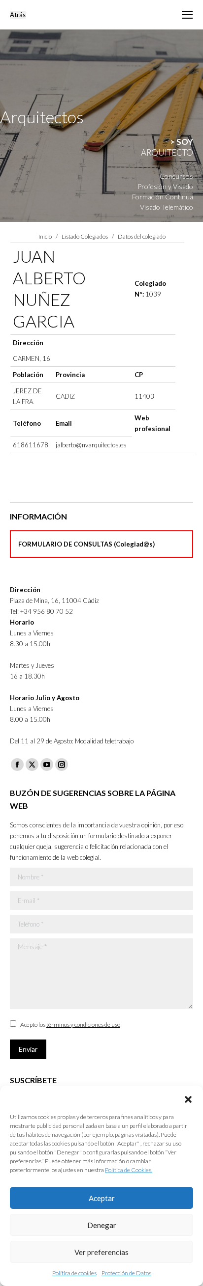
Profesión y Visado (165, 186)
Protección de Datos (126, 1273)
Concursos (176, 176)
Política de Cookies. (128, 1170)
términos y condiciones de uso (83, 1024)
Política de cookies (74, 1273)
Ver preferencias (101, 1252)
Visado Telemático (166, 207)
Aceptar (102, 1198)
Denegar (101, 1225)
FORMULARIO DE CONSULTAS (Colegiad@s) (86, 544)
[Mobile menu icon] (187, 15)
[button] (188, 1098)
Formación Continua (162, 196)
